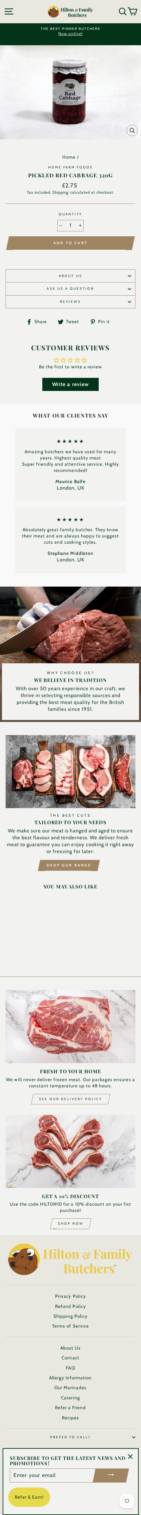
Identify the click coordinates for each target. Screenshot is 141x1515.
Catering (70, 1397)
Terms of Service (70, 1326)
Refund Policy (70, 1306)
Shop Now (70, 1223)
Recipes (70, 1417)
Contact (70, 1357)
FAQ (70, 1367)
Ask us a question (70, 288)
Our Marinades (70, 1387)
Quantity (70, 214)
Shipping (60, 192)
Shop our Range (69, 865)
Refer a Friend (70, 1407)
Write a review (70, 384)
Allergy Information (70, 1377)
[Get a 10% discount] (70, 1151)
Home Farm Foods (70, 167)
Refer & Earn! (29, 1497)
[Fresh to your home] (70, 1026)
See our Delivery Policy (70, 1099)
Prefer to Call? (70, 1437)
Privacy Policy (70, 1296)
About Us (70, 276)
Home (68, 157)
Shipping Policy (70, 1316)
